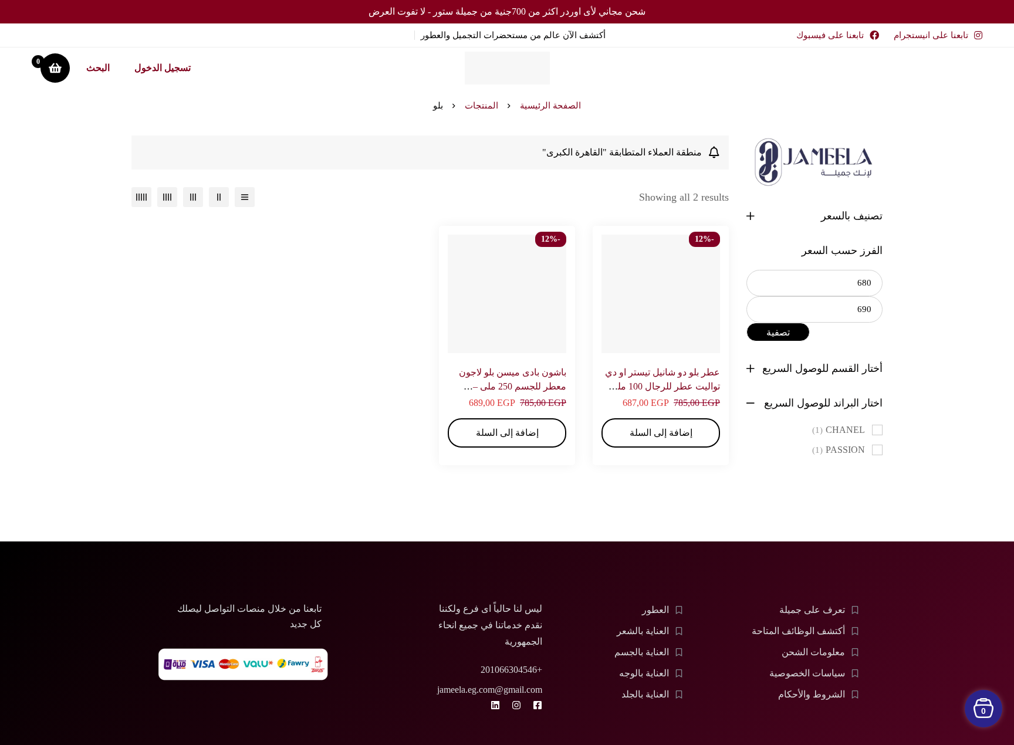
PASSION (838, 450)
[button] (660, 433)
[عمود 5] (141, 197)
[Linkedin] (495, 705)
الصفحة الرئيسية (550, 105)
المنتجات (481, 105)
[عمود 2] (219, 197)
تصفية (778, 332)
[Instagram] (516, 705)
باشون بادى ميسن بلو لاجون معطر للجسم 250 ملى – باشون (512, 386)
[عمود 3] (193, 197)
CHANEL (838, 430)
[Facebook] (537, 705)
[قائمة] (245, 197)
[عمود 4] (167, 197)
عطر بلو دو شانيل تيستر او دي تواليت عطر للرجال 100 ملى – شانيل (661, 386)
